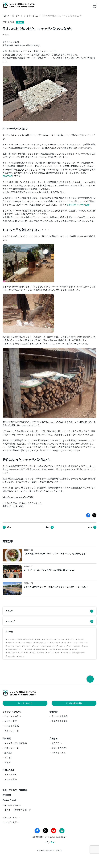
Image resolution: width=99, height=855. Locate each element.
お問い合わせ (9, 770)
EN (52, 842)
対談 (27, 653)
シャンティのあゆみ (26, 643)
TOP (4, 16)
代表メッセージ (12, 748)
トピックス (14, 16)
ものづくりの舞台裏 (74, 646)
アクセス (9, 758)
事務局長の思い (40, 649)
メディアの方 (11, 774)
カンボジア (71, 639)
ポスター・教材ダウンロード (18, 810)
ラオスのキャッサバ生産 (78, 205)
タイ (64, 643)
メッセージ (62, 646)
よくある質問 (11, 779)
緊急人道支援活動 (59, 721)
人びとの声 (51, 649)
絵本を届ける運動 (79, 653)
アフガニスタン (48, 639)
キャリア (80, 639)
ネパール (84, 643)
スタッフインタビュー (42, 643)
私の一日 (50, 653)
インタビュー (60, 639)
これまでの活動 (12, 726)
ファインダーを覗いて (14, 646)
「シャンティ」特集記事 (15, 639)
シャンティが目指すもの (16, 743)
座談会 (34, 653)
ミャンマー (27, 646)
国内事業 (74, 649)
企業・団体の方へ (59, 748)
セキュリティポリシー (11, 822)
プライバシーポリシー (11, 817)
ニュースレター (74, 643)
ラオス (86, 646)
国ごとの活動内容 (59, 716)
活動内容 (54, 712)
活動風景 (41, 653)
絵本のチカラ (67, 653)
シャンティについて (12, 712)
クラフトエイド (12, 643)
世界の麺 (29, 649)
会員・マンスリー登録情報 (15, 790)
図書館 (66, 649)
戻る (47, 527)
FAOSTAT (7, 176)
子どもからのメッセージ (15, 653)
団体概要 (7, 738)
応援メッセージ (12, 731)
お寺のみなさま (58, 753)
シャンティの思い (13, 716)
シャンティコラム (31, 16)
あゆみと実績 (11, 721)
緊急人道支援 (11, 656)
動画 (59, 649)
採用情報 (7, 795)
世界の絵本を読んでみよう (15, 649)
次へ (90, 527)
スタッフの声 (56, 643)
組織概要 (9, 753)
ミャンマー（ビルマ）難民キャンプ (44, 646)
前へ (9, 527)
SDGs (38, 639)
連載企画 (21, 656)
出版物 (8, 762)
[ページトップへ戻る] (90, 679)
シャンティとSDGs (12, 805)
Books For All (29, 639)
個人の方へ (56, 743)
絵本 (58, 653)
